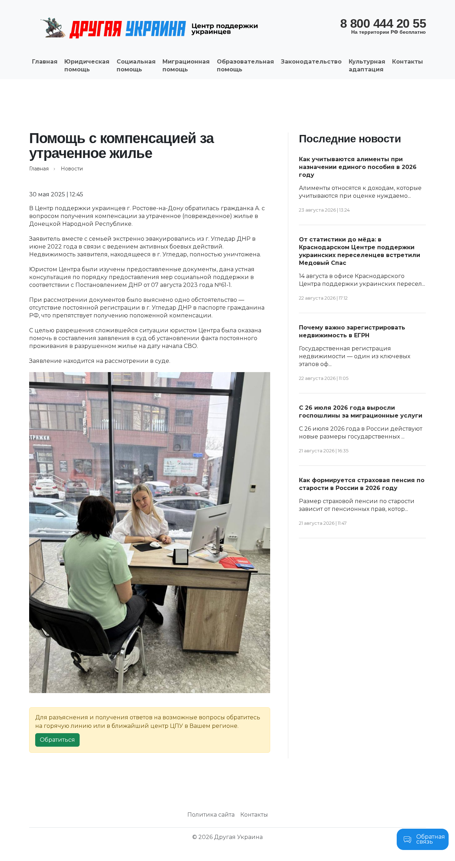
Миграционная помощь (186, 65)
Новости (72, 168)
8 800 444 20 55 (383, 25)
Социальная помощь (136, 65)
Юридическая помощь (86, 65)
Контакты (407, 61)
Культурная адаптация (367, 65)
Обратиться (57, 739)
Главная (45, 61)
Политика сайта (211, 814)
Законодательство (311, 61)
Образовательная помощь (245, 65)
